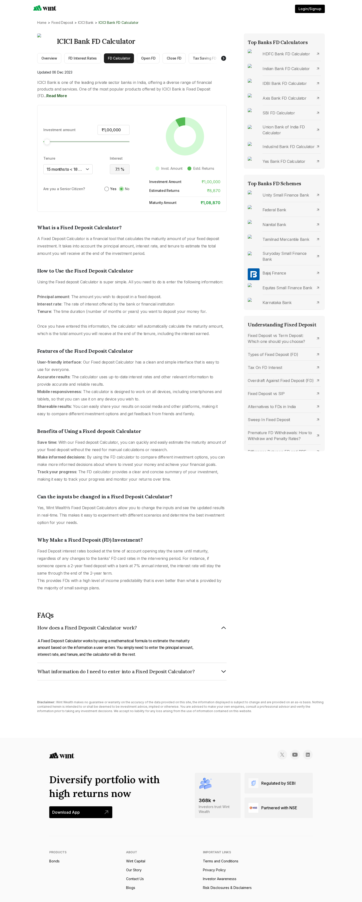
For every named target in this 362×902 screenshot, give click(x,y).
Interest (116, 158)
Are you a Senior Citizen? (64, 189)
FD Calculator (119, 58)
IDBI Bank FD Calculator (285, 83)
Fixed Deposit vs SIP (266, 393)
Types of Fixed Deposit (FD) (273, 354)
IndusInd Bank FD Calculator (288, 146)
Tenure (49, 158)
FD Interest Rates (82, 58)
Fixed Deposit (62, 22)
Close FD (174, 58)
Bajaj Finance (274, 273)
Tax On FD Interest (265, 367)
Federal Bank (274, 209)
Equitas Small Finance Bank (287, 287)
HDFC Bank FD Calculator (286, 53)
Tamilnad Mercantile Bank (286, 239)
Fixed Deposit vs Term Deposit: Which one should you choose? (276, 338)
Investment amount (59, 130)
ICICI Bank (86, 22)
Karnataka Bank (277, 302)
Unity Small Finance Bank (286, 195)
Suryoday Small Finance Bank (285, 256)
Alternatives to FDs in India (272, 406)
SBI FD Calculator (279, 112)
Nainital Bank (274, 224)
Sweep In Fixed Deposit (269, 419)
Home (42, 22)
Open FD (148, 58)
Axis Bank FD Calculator (285, 98)
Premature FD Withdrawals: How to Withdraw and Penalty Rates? (280, 435)
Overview (49, 58)
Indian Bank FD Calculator (286, 68)
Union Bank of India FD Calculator (284, 129)
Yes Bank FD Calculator (284, 161)
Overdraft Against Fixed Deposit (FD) (280, 380)
